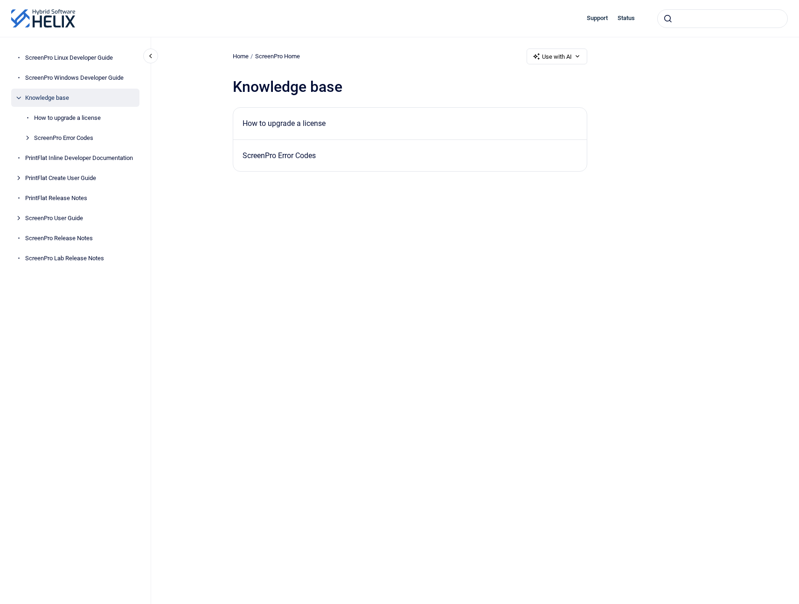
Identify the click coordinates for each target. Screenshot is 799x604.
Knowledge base (47, 97)
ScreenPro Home (277, 56)
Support (597, 17)
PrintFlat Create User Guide (60, 177)
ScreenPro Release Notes (59, 238)
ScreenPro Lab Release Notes (64, 258)
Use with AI (557, 56)
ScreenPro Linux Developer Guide (69, 57)
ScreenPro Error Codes (63, 137)
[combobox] (722, 19)
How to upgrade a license (67, 117)
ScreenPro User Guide (54, 218)
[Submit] (667, 18)
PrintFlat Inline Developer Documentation (79, 157)
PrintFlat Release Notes (56, 197)
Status (626, 17)
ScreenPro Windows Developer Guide (74, 77)
